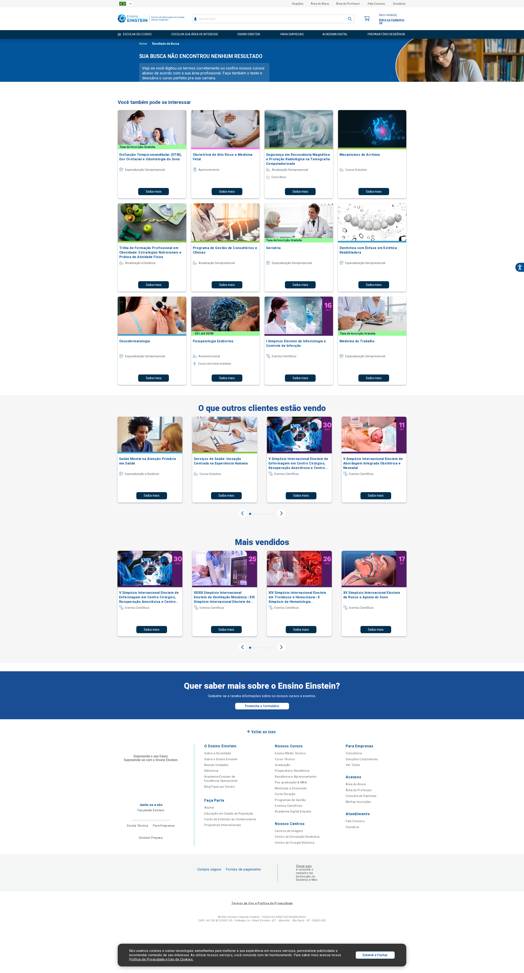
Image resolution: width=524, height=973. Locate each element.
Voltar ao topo (263, 732)
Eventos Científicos (288, 805)
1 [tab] (250, 514)
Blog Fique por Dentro (219, 786)
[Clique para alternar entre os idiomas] (126, 4)
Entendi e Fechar (375, 955)
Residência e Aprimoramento (295, 776)
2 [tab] (254, 514)
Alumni (209, 807)
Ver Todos (353, 765)
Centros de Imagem (289, 831)
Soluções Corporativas (362, 759)
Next (281, 513)
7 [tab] (272, 514)
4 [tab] (261, 514)
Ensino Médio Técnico (290, 753)
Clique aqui (304, 866)
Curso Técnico (285, 759)
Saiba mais (153, 191)
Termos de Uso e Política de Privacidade (262, 903)
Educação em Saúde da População (228, 813)
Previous (242, 513)
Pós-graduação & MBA (291, 782)
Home (143, 43)
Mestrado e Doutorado (291, 788)
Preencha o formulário (262, 706)
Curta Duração (285, 794)
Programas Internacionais (222, 825)
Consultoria (354, 753)
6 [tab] (269, 514)
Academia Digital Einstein (293, 811)
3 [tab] (257, 514)
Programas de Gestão (290, 800)
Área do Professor (348, 3)
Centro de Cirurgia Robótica (294, 842)
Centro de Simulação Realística (297, 836)
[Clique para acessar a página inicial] (151, 23)
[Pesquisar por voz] (195, 19)
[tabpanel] (149, 459)
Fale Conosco (376, 3)
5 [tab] (265, 514)
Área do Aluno (320, 3)
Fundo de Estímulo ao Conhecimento (230, 819)
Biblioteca (211, 770)
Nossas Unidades (216, 765)
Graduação (282, 765)
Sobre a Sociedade (217, 753)
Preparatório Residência (292, 770)
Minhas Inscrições (358, 801)
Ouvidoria (399, 3)
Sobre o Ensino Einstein (221, 759)
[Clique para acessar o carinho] (367, 19)
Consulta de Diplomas (361, 796)
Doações (297, 3)
